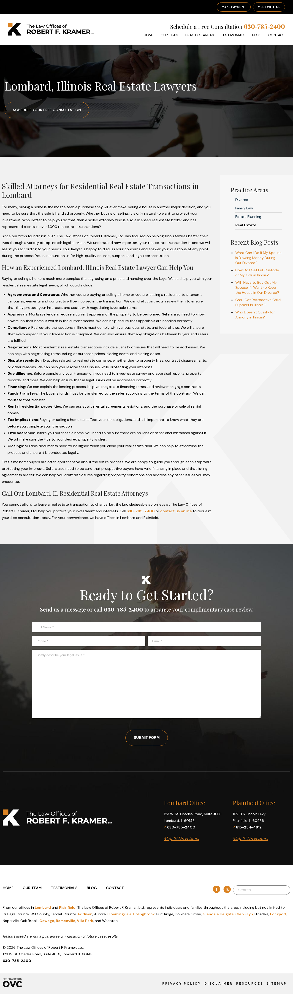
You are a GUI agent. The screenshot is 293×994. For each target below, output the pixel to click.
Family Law (244, 208)
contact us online (176, 511)
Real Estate (245, 225)
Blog (256, 35)
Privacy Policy (181, 983)
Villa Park (85, 920)
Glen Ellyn (244, 914)
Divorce (241, 199)
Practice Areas (199, 35)
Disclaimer (218, 983)
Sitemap (277, 983)
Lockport (278, 914)
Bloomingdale (119, 914)
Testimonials (233, 35)
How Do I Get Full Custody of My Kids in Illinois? (257, 273)
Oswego (46, 920)
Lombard (43, 907)
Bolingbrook (144, 914)
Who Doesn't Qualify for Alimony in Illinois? (255, 315)
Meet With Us (269, 7)
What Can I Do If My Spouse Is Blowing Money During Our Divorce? (258, 257)
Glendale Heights (218, 914)
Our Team (170, 35)
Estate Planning (248, 216)
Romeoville (65, 920)
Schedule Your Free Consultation (47, 109)
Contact (276, 35)
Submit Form (147, 738)
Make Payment (234, 7)
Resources (249, 983)
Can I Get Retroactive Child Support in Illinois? (258, 302)
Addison (84, 914)
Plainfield (67, 907)
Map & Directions (181, 838)
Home (149, 35)
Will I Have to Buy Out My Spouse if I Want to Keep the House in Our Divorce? (257, 287)
